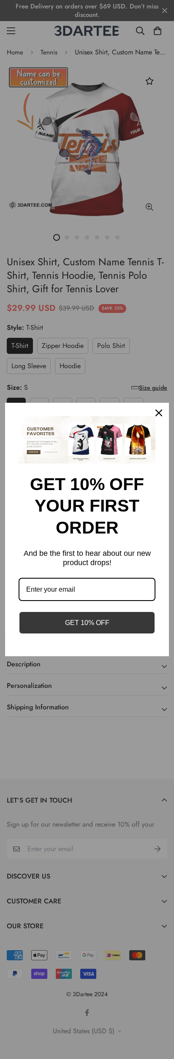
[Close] (159, 413)
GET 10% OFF (87, 622)
